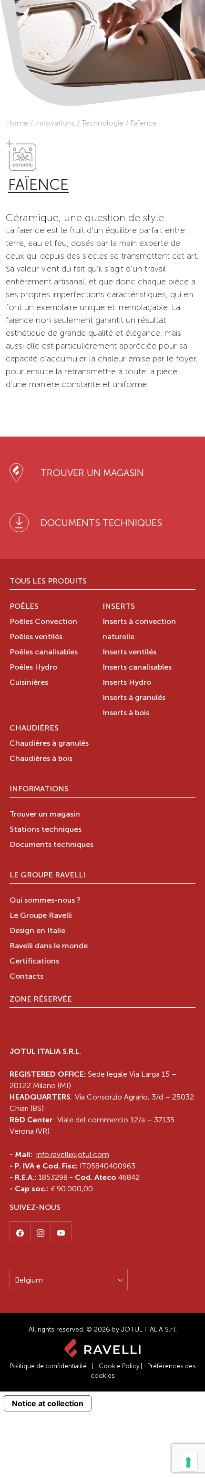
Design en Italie (37, 931)
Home (17, 122)
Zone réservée (41, 999)
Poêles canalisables (44, 652)
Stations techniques (46, 830)
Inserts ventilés (129, 652)
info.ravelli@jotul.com (72, 1154)
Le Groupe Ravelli (47, 875)
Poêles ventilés (36, 637)
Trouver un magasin (45, 814)
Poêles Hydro (33, 667)
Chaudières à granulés (49, 744)
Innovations (55, 122)
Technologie (102, 122)
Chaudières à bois (41, 759)
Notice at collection (47, 1403)
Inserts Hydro (126, 683)
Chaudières (34, 728)
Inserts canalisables (137, 667)
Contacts (26, 977)
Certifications (34, 961)
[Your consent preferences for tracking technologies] (188, 1462)
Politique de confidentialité (48, 1366)
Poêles (24, 607)
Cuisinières (29, 683)
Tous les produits (48, 581)
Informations (39, 789)
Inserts (118, 607)
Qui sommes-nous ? (45, 901)
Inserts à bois (125, 713)
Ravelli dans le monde (49, 946)
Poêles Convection (43, 622)
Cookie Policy (119, 1366)
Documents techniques (51, 845)
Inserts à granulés (133, 698)
